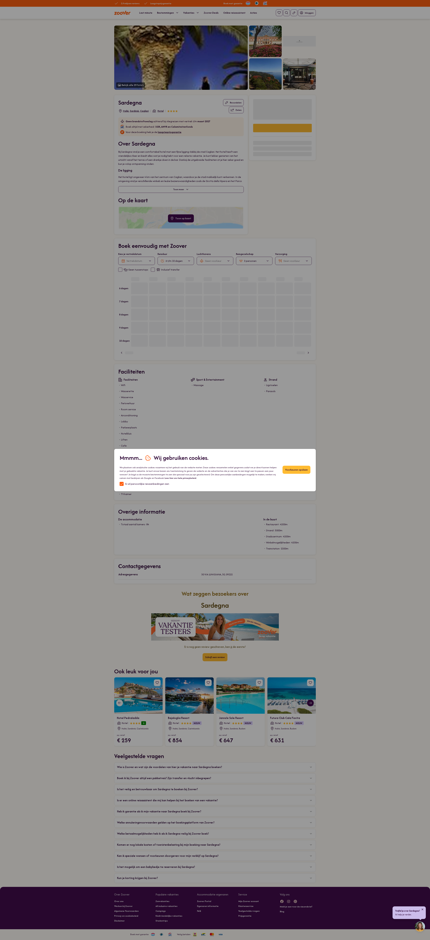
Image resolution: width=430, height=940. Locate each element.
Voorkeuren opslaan (296, 469)
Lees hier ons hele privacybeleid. (181, 478)
